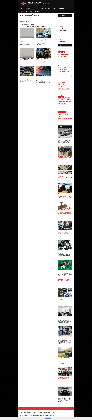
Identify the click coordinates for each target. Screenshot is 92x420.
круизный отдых (62, 67)
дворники (60, 65)
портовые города (62, 90)
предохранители (61, 95)
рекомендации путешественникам (65, 101)
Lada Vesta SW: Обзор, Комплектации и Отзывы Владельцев (41, 40)
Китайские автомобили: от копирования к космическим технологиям (42, 78)
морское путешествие (63, 80)
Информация (37, 11)
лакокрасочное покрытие (63, 71)
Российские (40, 8)
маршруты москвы (62, 75)
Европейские (61, 8)
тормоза (66, 114)
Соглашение (44, 408)
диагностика (67, 65)
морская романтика (62, 77)
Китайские (55, 8)
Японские (28, 8)
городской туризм (62, 62)
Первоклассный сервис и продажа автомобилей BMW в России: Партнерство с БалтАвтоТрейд (64, 232)
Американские (48, 8)
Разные (30, 11)
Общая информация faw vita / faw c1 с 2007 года (26, 59)
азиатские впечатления (63, 48)
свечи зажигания (62, 110)
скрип (68, 112)
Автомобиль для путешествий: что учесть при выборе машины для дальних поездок (64, 358)
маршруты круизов (62, 73)
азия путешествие (62, 50)
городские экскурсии (62, 60)
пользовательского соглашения (43, 416)
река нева (68, 99)
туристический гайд (62, 118)
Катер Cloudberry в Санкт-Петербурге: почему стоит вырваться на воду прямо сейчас (64, 280)
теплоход (60, 114)
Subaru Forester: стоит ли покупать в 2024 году (25, 77)
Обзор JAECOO (60, 138)
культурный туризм (62, 69)
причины (69, 95)
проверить (60, 97)
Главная (22, 8)
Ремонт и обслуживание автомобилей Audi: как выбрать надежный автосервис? (65, 337)
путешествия (61, 99)
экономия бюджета (62, 122)
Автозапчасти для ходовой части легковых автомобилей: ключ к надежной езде (64, 252)
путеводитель (68, 97)
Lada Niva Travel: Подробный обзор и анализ (42, 59)
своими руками (61, 112)
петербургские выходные (63, 88)
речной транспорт (62, 103)
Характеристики (24, 11)
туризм (60, 116)
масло (69, 75)
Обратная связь (29, 408)
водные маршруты (62, 56)
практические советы (63, 92)
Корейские (34, 8)
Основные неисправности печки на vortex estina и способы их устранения (27, 40)
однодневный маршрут (63, 86)
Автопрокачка (34, 2)
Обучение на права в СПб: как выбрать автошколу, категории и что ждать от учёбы (65, 318)
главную (28, 24)
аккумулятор (61, 52)
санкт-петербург (61, 107)
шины (68, 120)
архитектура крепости (63, 54)
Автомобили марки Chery (62, 397)
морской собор (61, 82)
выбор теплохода (62, 58)
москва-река (61, 84)
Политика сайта (37, 408)
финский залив (61, 120)
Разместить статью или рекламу (55, 408)
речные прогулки (62, 105)
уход (70, 118)
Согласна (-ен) (48, 418)
